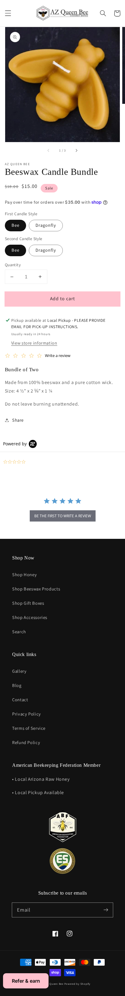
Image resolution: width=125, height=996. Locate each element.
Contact (20, 699)
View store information (34, 343)
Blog (17, 685)
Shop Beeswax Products (36, 589)
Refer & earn (26, 981)
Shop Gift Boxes (28, 603)
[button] (8, 13)
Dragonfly (45, 225)
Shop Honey (24, 574)
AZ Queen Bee (54, 984)
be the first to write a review (62, 515)
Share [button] (18, 420)
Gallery (19, 671)
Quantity (13, 264)
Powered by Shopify (77, 984)
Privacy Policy (26, 714)
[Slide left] (49, 150)
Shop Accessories (29, 617)
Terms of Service (29, 728)
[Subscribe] (106, 910)
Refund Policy (26, 742)
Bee (15, 225)
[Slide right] (76, 150)
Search (19, 631)
